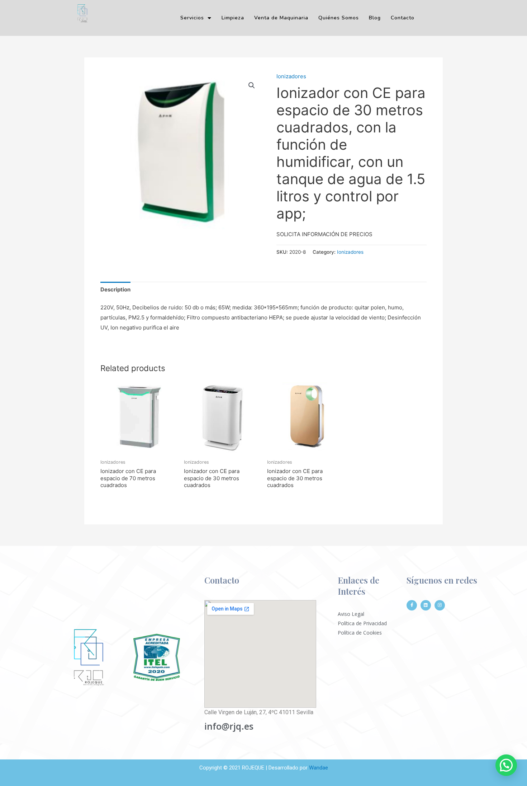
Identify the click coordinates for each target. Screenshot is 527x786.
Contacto (402, 17)
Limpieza (233, 17)
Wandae (318, 767)
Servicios (192, 17)
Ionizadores (291, 76)
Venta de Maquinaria (281, 17)
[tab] (115, 289)
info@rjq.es (228, 726)
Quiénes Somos (338, 17)
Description (115, 289)
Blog (375, 17)
